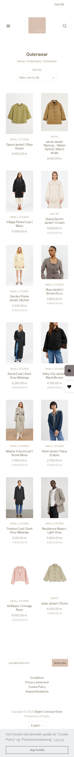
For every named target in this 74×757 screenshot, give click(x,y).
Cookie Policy (37, 686)
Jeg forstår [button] (37, 749)
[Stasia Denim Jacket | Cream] (54, 189)
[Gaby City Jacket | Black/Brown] (54, 342)
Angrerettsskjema (37, 691)
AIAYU (54, 136)
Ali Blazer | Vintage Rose (19, 608)
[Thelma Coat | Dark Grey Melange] (19, 497)
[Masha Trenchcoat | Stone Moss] (19, 420)
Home (21, 61)
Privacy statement (37, 682)
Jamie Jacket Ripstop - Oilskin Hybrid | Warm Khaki (55, 147)
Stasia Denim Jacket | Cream (54, 221)
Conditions (37, 677)
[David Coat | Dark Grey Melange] (19, 342)
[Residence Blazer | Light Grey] (54, 497)
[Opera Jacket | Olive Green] (19, 113)
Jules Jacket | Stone (54, 603)
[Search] (64, 26)
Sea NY (54, 213)
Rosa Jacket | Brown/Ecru (54, 291)
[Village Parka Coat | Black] (19, 191)
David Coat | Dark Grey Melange (19, 375)
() (59, 4)
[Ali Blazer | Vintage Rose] (19, 575)
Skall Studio (19, 139)
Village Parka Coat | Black (19, 224)
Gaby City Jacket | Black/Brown (54, 375)
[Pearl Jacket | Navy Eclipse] (54, 420)
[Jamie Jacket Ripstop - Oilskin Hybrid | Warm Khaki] (54, 112)
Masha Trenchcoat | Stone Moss (19, 453)
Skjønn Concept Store (48, 711)
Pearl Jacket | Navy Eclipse (54, 453)
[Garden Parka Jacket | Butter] (19, 265)
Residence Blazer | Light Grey (54, 530)
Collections (34, 61)
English (35, 725)
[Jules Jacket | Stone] (54, 574)
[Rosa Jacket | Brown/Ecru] (54, 262)
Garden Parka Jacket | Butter (19, 298)
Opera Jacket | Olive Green (19, 146)
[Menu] (8, 26)
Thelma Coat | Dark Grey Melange (19, 530)
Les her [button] (59, 739)
